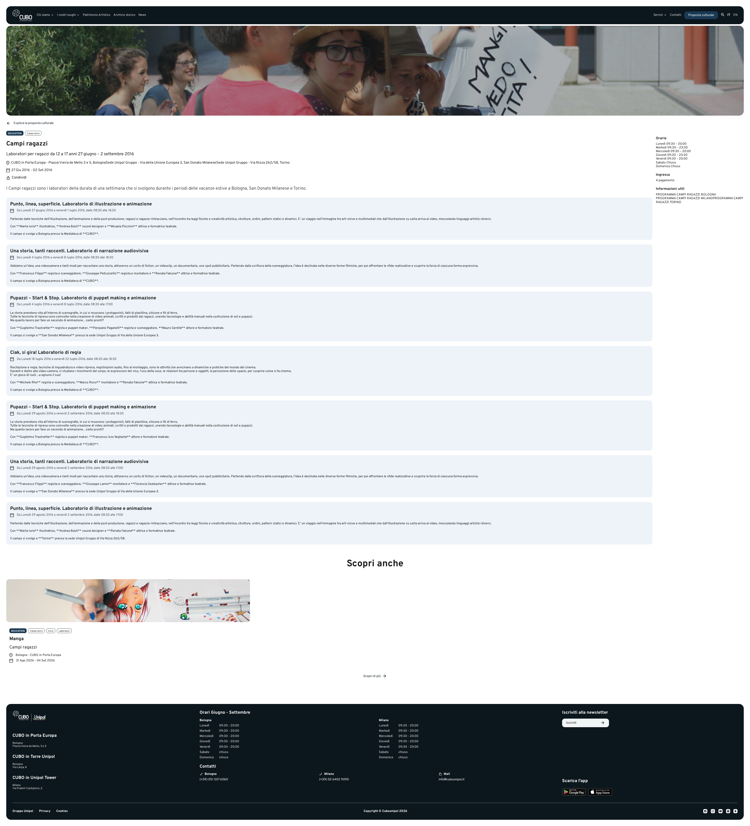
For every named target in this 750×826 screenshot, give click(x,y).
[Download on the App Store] (600, 792)
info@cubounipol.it (451, 779)
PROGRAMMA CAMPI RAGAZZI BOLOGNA (686, 195)
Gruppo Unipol (22, 811)
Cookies (62, 811)
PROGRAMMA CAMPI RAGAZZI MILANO (684, 198)
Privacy (44, 811)
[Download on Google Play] (574, 792)
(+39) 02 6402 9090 (334, 779)
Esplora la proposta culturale (34, 123)
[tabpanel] (128, 624)
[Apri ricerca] (722, 15)
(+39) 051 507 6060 (214, 779)
